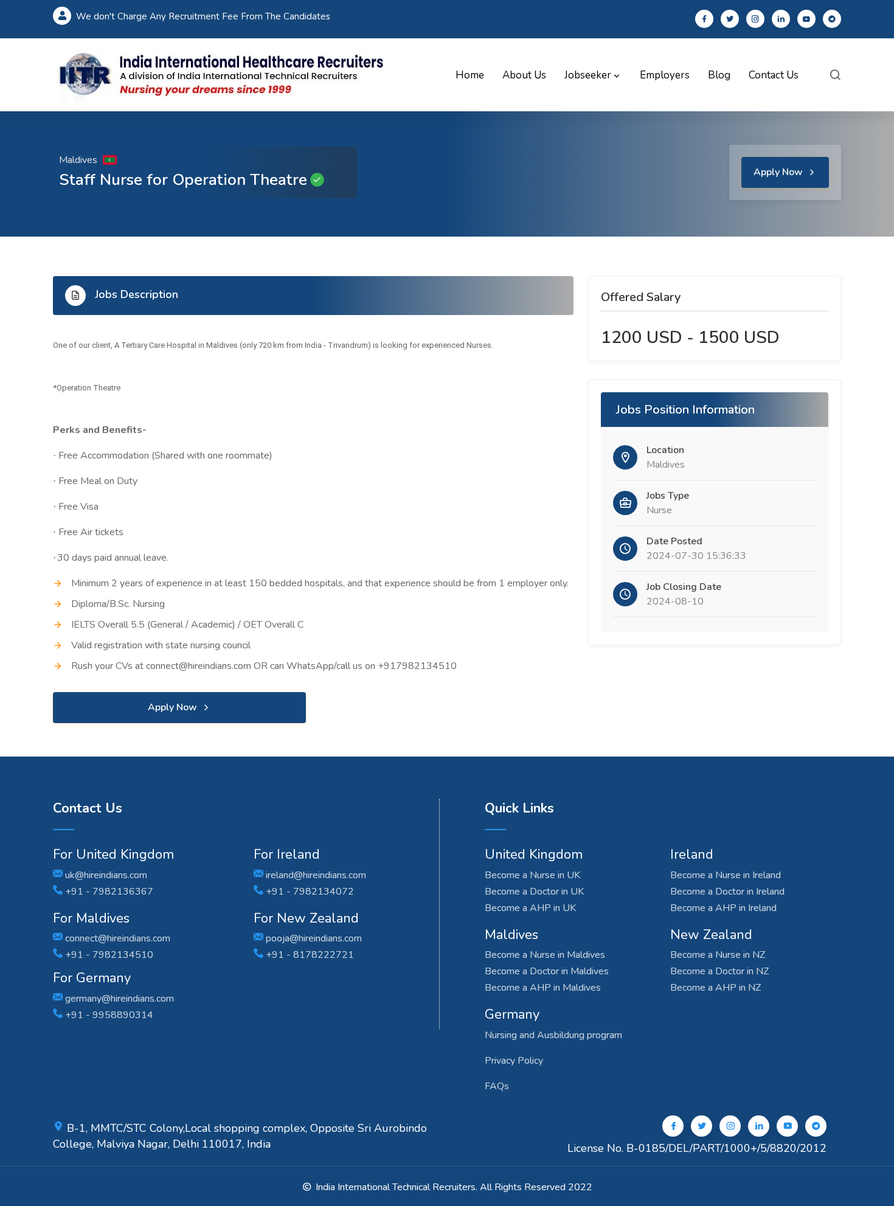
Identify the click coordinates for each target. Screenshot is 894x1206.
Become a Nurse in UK (532, 875)
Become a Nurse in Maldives (545, 955)
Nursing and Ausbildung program (553, 1035)
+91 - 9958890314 (108, 1015)
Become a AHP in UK (530, 908)
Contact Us (774, 75)
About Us (524, 75)
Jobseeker (589, 75)
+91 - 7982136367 (108, 891)
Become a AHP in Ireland (723, 908)
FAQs (497, 1086)
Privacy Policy (514, 1060)
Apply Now (779, 172)
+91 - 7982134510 (108, 955)
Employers (665, 75)
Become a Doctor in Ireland (727, 891)
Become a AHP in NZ (715, 987)
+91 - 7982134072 (308, 891)
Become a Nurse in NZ (717, 955)
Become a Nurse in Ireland (725, 875)
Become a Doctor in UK (534, 891)
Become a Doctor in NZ (719, 971)
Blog (719, 75)
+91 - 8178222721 (308, 955)
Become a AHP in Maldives (543, 987)
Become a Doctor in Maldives (547, 971)
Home (470, 75)
